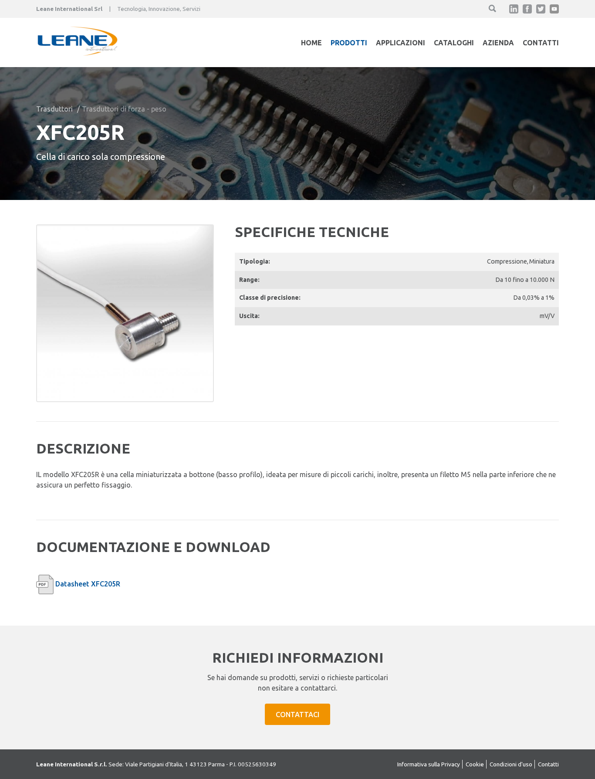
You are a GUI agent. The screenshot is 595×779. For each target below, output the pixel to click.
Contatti (541, 43)
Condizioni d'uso (511, 764)
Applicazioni (400, 43)
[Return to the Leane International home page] (77, 53)
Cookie (475, 764)
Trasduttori (54, 109)
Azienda (498, 43)
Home (311, 43)
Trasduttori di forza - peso (124, 109)
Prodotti (349, 43)
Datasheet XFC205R (87, 584)
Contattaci (297, 714)
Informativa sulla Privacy (428, 764)
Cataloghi (454, 43)
